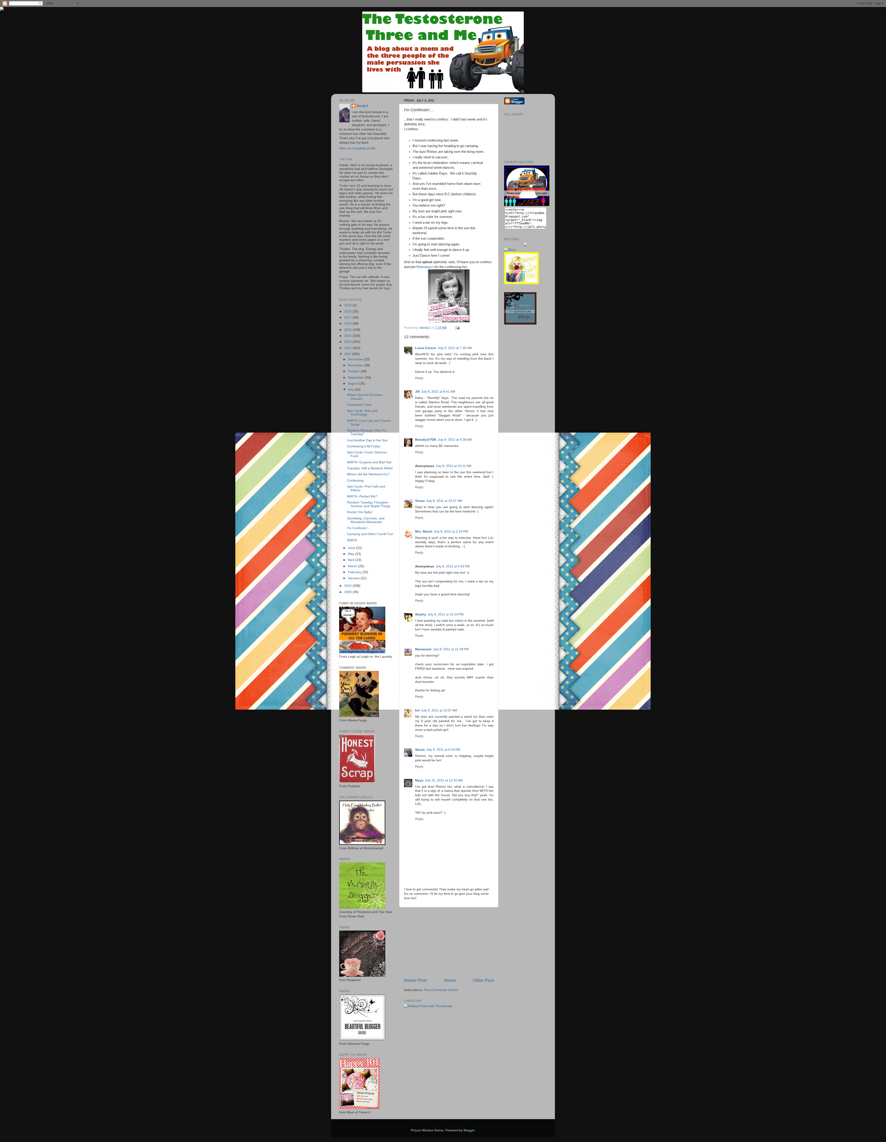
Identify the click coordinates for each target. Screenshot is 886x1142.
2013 (348, 342)
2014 (348, 335)
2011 (348, 354)
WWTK (352, 540)
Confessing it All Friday (363, 446)
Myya (419, 780)
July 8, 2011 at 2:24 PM (451, 531)
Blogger (469, 1130)
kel (417, 710)
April (351, 560)
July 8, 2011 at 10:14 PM (446, 614)
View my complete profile (357, 148)
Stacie (420, 749)
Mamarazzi (425, 267)
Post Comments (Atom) (441, 990)
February (355, 572)
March (353, 566)
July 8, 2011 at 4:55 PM (453, 566)
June (352, 548)
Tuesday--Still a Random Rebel (369, 468)
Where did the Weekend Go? (368, 474)
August (353, 383)
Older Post (483, 980)
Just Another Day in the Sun (367, 440)
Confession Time (359, 405)
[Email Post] (457, 327)
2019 (348, 305)
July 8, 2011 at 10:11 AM (453, 466)
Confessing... (356, 480)
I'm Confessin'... (358, 528)
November (356, 365)
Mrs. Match (423, 531)
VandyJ (362, 106)
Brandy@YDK (425, 439)
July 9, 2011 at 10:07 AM (439, 710)
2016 (348, 323)
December (356, 359)
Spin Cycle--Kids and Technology (362, 412)
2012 (348, 348)
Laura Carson (425, 348)
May (351, 554)
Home (450, 980)
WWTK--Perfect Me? (362, 496)
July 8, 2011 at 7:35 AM (455, 348)
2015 (348, 329)
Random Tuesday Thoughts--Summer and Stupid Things (368, 504)
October (354, 371)
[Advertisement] (448, 942)
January (354, 578)
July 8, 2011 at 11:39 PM (451, 649)
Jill (417, 391)
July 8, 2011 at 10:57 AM (444, 501)
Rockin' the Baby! (359, 512)
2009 (348, 592)
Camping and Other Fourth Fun (370, 534)
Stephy (420, 614)
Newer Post (415, 980)
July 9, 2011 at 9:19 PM (443, 749)
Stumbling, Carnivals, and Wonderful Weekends (365, 520)
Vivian (420, 501)
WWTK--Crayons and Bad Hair (369, 462)
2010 (348, 586)
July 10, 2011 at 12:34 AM (444, 780)
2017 (348, 317)
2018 (348, 311)
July (351, 389)
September (356, 377)
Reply (419, 378)
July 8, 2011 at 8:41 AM (438, 391)
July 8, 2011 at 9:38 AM (455, 439)
